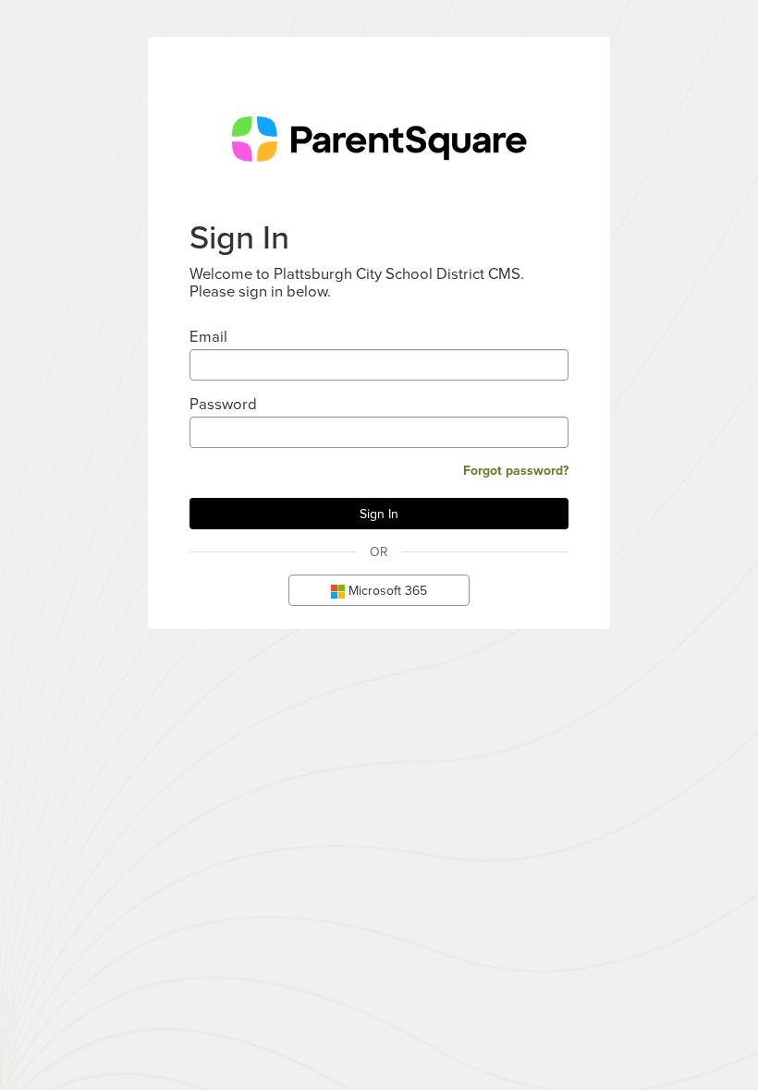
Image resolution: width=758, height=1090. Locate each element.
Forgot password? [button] (515, 470)
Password (223, 403)
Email (208, 336)
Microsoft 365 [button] (386, 590)
